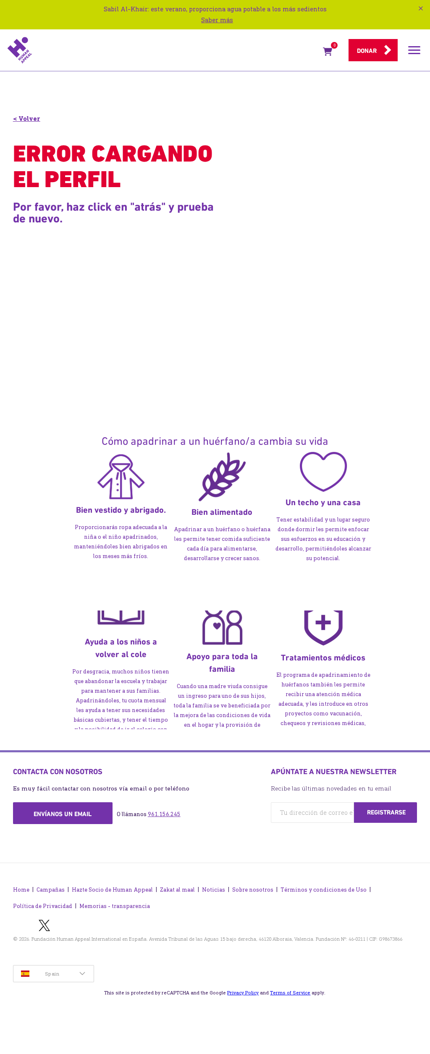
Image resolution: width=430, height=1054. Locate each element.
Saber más (217, 20)
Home (21, 889)
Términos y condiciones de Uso (324, 889)
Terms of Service (290, 993)
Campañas (51, 889)
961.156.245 (164, 814)
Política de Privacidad (42, 906)
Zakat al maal (177, 889)
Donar (367, 51)
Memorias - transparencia (114, 906)
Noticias (213, 889)
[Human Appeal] (162, 50)
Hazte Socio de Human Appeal (112, 889)
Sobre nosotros (252, 889)
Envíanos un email (63, 814)
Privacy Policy (243, 993)
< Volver (26, 119)
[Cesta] (327, 53)
